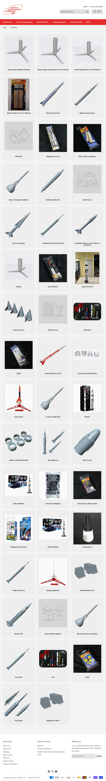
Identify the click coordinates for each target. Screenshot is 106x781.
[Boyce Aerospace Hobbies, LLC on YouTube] (56, 772)
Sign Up (99, 756)
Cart (99, 11)
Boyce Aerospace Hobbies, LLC (17, 777)
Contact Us (7, 749)
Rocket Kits (7, 22)
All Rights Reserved (33, 777)
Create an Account (97, 6)
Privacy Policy (8, 761)
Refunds (6, 758)
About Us (6, 746)
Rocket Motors (42, 22)
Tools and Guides (76, 22)
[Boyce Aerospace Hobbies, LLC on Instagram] (52, 772)
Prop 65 (40, 746)
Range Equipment (59, 22)
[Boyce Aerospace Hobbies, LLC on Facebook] (49, 772)
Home (5, 27)
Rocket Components (24, 22)
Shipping (6, 752)
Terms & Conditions (10, 764)
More (88, 22)
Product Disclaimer (44, 749)
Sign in (85, 6)
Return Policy (8, 755)
